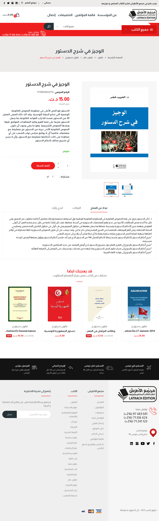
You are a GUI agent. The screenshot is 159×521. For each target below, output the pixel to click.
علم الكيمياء (72, 474)
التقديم (100, 402)
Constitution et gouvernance (20, 331)
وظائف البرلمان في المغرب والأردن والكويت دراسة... (99, 331)
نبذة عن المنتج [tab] (99, 207)
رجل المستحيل (70, 490)
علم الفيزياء (72, 442)
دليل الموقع (98, 428)
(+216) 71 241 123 (136, 421)
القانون (73, 402)
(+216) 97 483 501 (135, 414)
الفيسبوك (154, 443)
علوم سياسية (71, 437)
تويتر (148, 443)
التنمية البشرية (70, 432)
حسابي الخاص (97, 433)
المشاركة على (53, 176)
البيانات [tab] (77, 207)
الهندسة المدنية (70, 453)
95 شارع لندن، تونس (138, 434)
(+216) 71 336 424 (135, 417)
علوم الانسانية (70, 407)
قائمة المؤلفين (97, 439)
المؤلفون (99, 407)
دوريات (74, 421)
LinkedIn (131, 443)
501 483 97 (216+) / (29, 35)
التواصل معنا (98, 418)
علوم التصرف (71, 485)
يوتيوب (142, 443)
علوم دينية (72, 464)
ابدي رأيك (57, 207)
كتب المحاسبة (71, 469)
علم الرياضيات (71, 448)
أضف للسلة (43, 165)
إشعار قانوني (98, 423)
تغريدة (48, 176)
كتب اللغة (72, 458)
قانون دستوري (20, 326)
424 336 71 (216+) (11, 35)
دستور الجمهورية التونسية (59, 331)
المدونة (73, 427)
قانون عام (72, 479)
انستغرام (137, 443)
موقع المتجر (30, 2)
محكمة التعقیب (70, 495)
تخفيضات (99, 412)
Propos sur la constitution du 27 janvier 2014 (139, 331)
